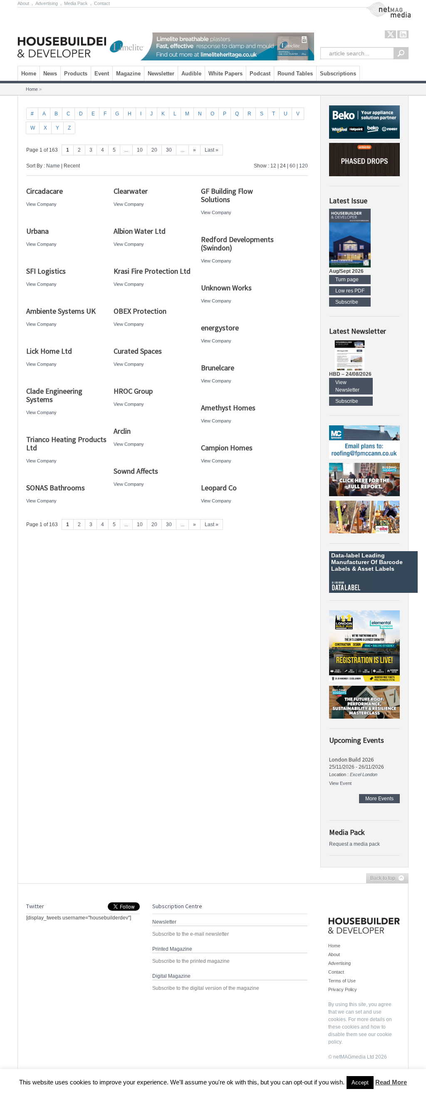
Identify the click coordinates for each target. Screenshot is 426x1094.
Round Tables (295, 73)
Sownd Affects (136, 471)
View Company (41, 204)
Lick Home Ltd (49, 351)
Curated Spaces (138, 351)
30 (169, 150)
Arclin (122, 431)
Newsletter (161, 73)
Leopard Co (219, 487)
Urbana (37, 231)
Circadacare (44, 191)
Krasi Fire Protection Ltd (152, 271)
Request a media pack (354, 844)
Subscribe (346, 302)
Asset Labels (375, 568)
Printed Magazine (172, 949)
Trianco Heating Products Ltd (66, 443)
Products (75, 73)
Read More (391, 1082)
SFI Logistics (46, 271)
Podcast (260, 73)
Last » (211, 150)
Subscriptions (338, 73)
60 (292, 166)
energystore (220, 327)
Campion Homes (227, 447)
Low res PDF (349, 291)
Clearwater (131, 191)
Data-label (345, 555)
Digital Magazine (171, 976)
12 (273, 166)
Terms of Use (342, 980)
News (50, 73)
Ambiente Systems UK (61, 311)
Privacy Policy (342, 989)
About (23, 3)
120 (303, 166)
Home (28, 73)
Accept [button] (360, 1082)
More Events (379, 799)
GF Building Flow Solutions (227, 195)
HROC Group (133, 391)
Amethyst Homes (228, 407)
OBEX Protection (140, 311)
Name (53, 166)
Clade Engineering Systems (54, 395)
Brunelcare (218, 367)
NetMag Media (381, 5)
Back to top (380, 878)
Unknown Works (226, 287)
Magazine (128, 73)
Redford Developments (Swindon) (237, 243)
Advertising (46, 3)
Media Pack (76, 3)
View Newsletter (347, 386)
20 (154, 150)
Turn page (347, 279)
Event (101, 73)
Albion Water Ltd (140, 231)
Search (401, 53)
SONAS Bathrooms (55, 487)
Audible (191, 73)
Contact (102, 3)
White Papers (225, 73)
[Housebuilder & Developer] (64, 34)
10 (140, 150)
